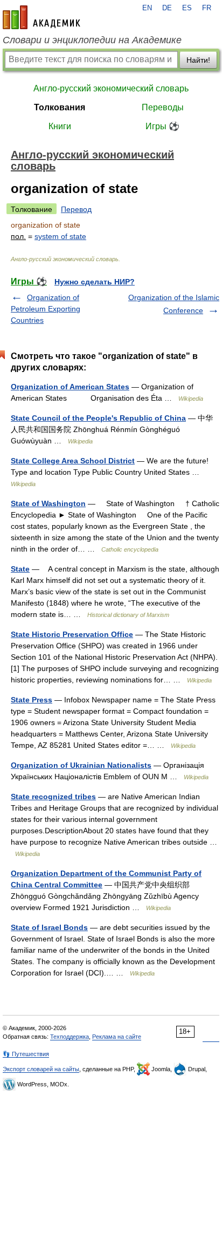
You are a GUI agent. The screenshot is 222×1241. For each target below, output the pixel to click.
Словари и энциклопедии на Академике (92, 40)
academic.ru (41, 17)
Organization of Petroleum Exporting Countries (45, 308)
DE (167, 8)
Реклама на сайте (116, 1036)
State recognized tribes (53, 796)
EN (147, 8)
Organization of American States (70, 386)
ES (187, 8)
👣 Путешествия (26, 1054)
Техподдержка (69, 1036)
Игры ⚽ (162, 126)
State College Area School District (73, 460)
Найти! (198, 60)
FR (206, 8)
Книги (59, 126)
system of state (60, 236)
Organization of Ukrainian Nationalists (81, 765)
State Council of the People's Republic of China (98, 418)
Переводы (163, 107)
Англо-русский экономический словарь (111, 88)
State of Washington (48, 503)
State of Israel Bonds (49, 927)
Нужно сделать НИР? (94, 281)
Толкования (59, 107)
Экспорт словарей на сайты (41, 1069)
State (20, 569)
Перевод (76, 209)
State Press (31, 699)
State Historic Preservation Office (72, 634)
